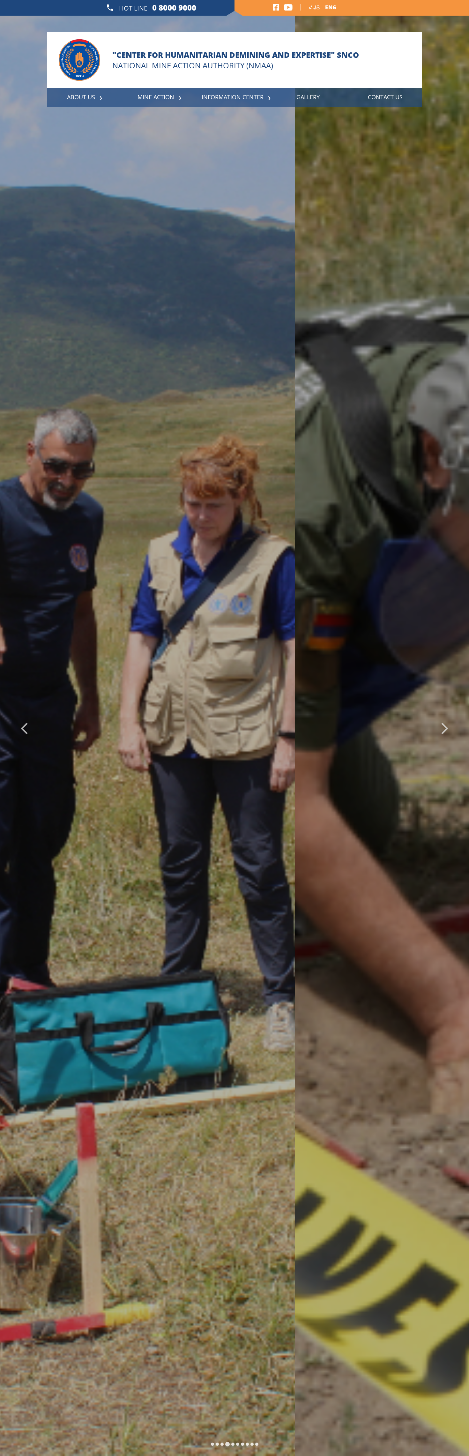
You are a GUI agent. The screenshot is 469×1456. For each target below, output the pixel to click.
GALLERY (308, 97)
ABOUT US (81, 97)
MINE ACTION (156, 97)
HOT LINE (156, 7)
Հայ (314, 7)
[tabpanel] (234, 728)
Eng (330, 7)
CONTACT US (385, 97)
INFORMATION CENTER (233, 97)
